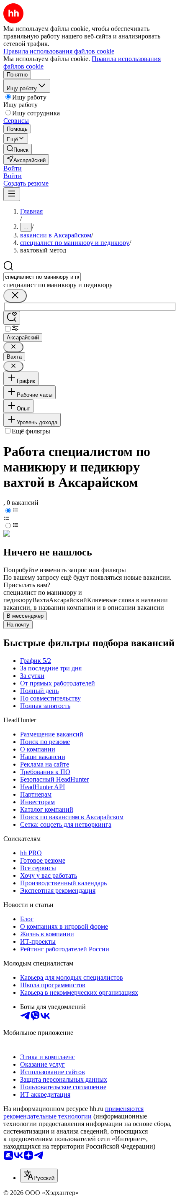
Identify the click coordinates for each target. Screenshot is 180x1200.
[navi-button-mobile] (11, 194)
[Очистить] (15, 296)
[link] (17, 149)
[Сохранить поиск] (11, 318)
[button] (12, 168)
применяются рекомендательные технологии (73, 1112)
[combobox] (42, 277)
